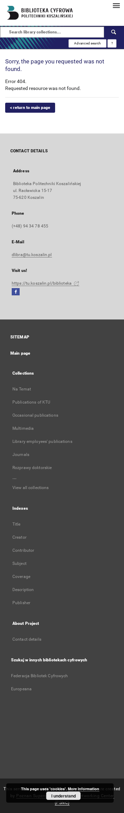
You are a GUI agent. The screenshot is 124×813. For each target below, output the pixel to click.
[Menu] (116, 5)
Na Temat (21, 389)
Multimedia (23, 428)
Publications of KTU (31, 402)
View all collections (30, 487)
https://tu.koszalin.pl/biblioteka (42, 283)
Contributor (23, 550)
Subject (19, 563)
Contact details (26, 639)
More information (83, 788)
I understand (63, 796)
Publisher (21, 602)
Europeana (21, 689)
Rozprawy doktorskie (32, 467)
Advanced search (87, 43)
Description (23, 589)
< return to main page (30, 107)
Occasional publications (35, 415)
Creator (19, 537)
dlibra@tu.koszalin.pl (32, 254)
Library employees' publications (42, 441)
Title (16, 524)
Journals (20, 454)
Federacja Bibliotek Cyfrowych (39, 675)
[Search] (114, 32)
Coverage (21, 576)
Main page (20, 353)
